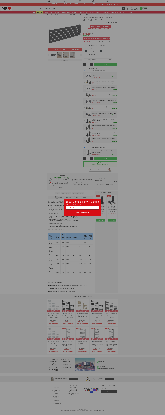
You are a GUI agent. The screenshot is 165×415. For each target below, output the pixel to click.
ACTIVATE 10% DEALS (82, 212)
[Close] (99, 201)
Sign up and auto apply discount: (73, 204)
